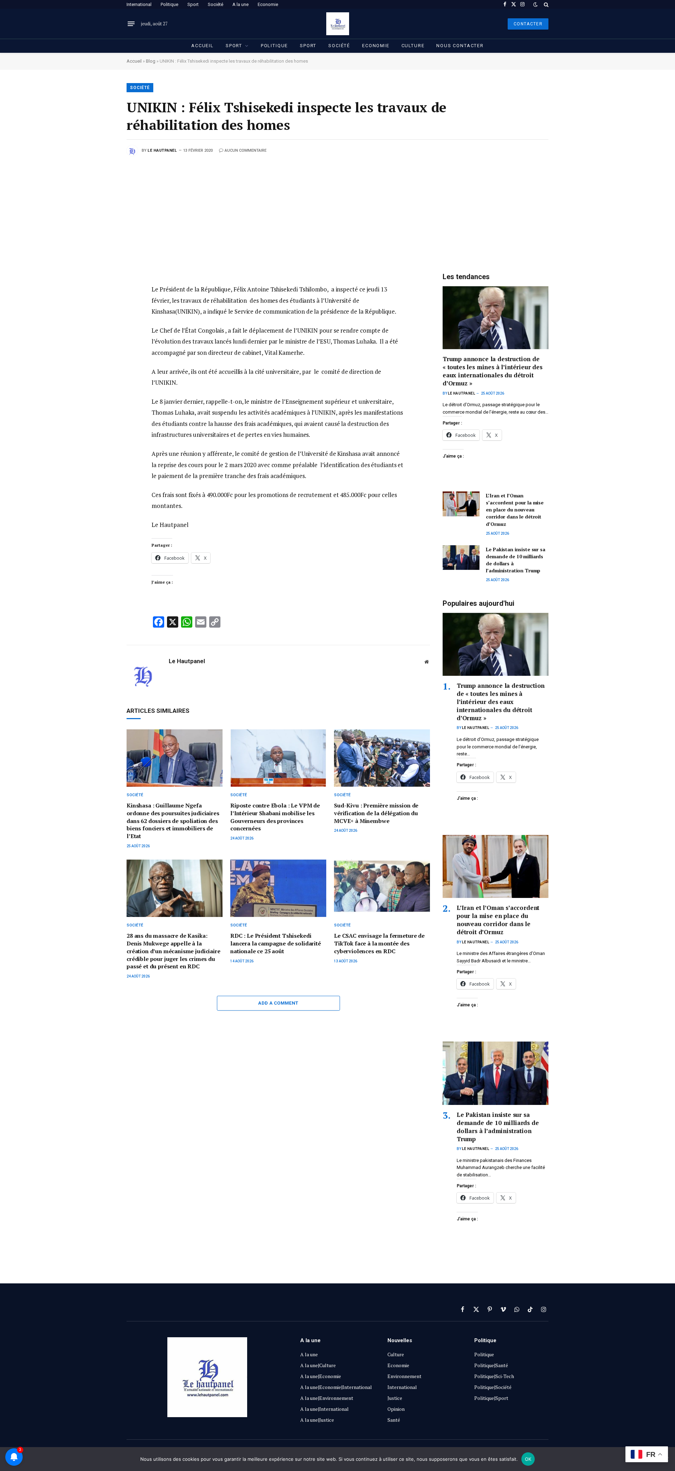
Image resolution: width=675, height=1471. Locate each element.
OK (528, 1459)
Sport (193, 4)
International (139, 4)
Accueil (202, 45)
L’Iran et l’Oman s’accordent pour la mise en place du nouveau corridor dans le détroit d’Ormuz (515, 509)
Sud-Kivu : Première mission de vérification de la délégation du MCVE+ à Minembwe (376, 813)
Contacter (528, 23)
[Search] (545, 4)
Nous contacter (459, 45)
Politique (169, 4)
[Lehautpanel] (337, 24)
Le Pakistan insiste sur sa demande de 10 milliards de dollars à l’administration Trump (515, 560)
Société (215, 4)
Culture (413, 45)
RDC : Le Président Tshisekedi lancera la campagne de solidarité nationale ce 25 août (275, 943)
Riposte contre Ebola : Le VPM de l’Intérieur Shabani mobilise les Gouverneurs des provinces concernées (275, 817)
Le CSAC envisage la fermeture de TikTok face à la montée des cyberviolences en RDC (379, 943)
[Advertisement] (337, 209)
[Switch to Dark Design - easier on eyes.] (535, 4)
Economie (268, 4)
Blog (150, 61)
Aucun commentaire (245, 150)
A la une (240, 4)
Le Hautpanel (162, 150)
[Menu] (131, 24)
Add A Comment (278, 1003)
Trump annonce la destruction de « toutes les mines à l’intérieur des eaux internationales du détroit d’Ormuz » (492, 371)
